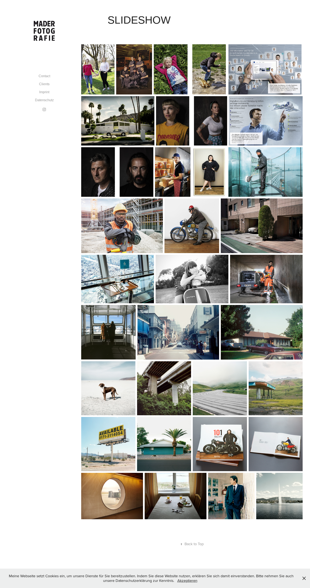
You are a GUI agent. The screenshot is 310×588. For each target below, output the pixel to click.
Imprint (44, 92)
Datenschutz (44, 100)
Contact (44, 76)
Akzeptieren (187, 580)
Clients (44, 84)
